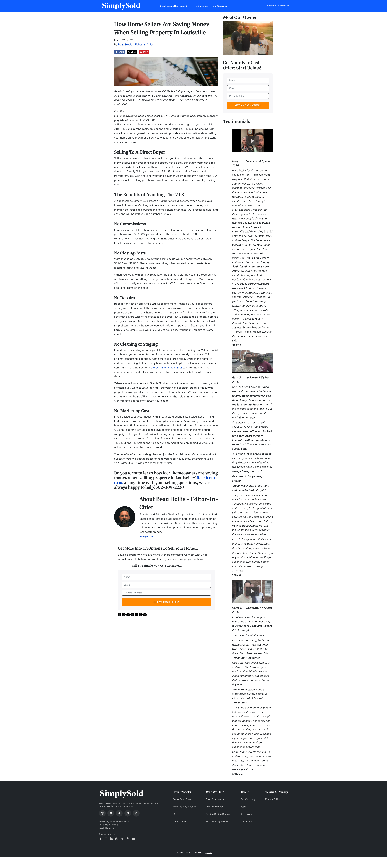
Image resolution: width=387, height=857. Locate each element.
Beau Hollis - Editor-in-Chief (135, 44)
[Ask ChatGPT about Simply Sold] (102, 813)
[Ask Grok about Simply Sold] (127, 813)
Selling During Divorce (218, 814)
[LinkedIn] (111, 838)
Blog (243, 806)
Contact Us (246, 821)
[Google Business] (105, 838)
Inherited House (214, 806)
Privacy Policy (272, 799)
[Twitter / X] (122, 838)
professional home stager (166, 367)
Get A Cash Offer (181, 799)
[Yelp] (127, 838)
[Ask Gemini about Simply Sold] (119, 813)
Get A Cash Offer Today (172, 6)
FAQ (174, 814)
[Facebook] (100, 838)
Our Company (220, 6)
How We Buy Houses (184, 806)
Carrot (209, 852)
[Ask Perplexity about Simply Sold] (136, 813)
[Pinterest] (116, 838)
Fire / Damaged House (218, 821)
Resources (246, 814)
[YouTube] (133, 838)
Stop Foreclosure (215, 799)
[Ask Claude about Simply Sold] (110, 813)
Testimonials (201, 6)
